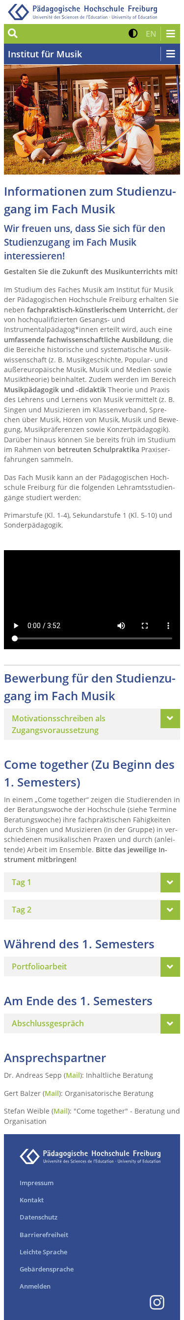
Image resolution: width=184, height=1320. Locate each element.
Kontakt (32, 1199)
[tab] (92, 724)
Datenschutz (38, 1217)
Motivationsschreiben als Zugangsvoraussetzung (58, 724)
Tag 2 (21, 909)
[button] (133, 34)
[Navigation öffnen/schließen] (170, 33)
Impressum (36, 1182)
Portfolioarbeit (39, 966)
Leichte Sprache (43, 1251)
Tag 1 (21, 882)
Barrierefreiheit (44, 1234)
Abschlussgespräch (48, 1023)
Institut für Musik (45, 54)
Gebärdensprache (47, 1269)
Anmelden (35, 1286)
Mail (73, 1075)
